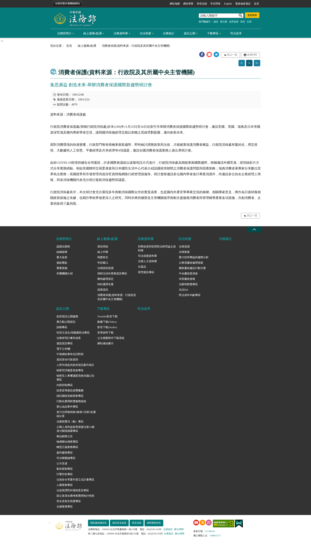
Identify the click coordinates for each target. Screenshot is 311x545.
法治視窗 (145, 33)
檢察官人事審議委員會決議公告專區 (75, 377)
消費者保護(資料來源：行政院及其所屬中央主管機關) (116, 297)
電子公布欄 (63, 348)
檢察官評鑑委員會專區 (70, 370)
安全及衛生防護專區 (69, 501)
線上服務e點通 (92, 33)
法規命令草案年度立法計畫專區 (75, 479)
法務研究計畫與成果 (69, 338)
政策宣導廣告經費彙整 (70, 390)
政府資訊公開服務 (67, 316)
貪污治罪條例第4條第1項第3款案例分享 (76, 414)
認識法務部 (63, 246)
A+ (257, 63)
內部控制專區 (65, 385)
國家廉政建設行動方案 (192, 268)
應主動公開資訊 (66, 321)
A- (241, 63)
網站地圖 (175, 3)
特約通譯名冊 (105, 284)
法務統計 (168, 33)
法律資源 (184, 246)
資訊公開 (189, 33)
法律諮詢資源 (105, 268)
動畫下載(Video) (107, 321)
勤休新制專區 (65, 468)
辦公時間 (179, 529)
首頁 (256, 3)
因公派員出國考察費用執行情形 (75, 495)
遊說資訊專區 (65, 343)
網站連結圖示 (105, 343)
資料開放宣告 (154, 522)
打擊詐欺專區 (65, 474)
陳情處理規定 (105, 278)
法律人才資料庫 (147, 261)
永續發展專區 (65, 506)
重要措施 (62, 268)
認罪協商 (233, 21)
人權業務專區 (65, 485)
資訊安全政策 (119, 522)
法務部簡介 (64, 33)
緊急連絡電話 (243, 3)
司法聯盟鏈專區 (66, 458)
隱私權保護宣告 (98, 522)
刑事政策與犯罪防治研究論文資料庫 (157, 248)
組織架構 (62, 251)
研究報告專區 (146, 272)
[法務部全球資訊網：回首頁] (73, 18)
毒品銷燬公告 (65, 436)
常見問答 (215, 3)
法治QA (183, 289)
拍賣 (249, 21)
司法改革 (236, 33)
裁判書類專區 (65, 452)
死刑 (242, 21)
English (228, 3)
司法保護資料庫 (147, 255)
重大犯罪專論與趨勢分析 (194, 257)
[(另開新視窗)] (196, 522)
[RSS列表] (202, 522)
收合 (254, 229)
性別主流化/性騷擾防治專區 (73, 332)
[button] (202, 54)
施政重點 (62, 262)
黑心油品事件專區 (67, 406)
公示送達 (62, 463)
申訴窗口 (102, 262)
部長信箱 (202, 3)
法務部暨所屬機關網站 (67, 3)
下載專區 (212, 33)
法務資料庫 (121, 33)
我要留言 (102, 257)
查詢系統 (102, 246)
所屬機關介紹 (65, 273)
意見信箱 (136, 522)
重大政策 (62, 257)
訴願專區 (62, 327)
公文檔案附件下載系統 (110, 338)
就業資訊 (102, 289)
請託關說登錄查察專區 (70, 395)
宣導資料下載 (105, 332)
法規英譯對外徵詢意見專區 (73, 490)
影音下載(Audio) (107, 327)
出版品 (142, 266)
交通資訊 (168, 529)
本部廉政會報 (187, 278)
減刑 (215, 21)
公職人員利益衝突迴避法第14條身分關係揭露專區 (75, 429)
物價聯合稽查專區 (67, 441)
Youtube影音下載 (107, 316)
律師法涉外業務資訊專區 (112, 273)
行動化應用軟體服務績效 (71, 401)
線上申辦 (102, 251)
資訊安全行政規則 (67, 359)
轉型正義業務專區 (67, 447)
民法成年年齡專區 (189, 295)
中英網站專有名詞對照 (70, 354)
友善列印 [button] (252, 54)
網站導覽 (188, 3)
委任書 (223, 21)
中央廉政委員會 (188, 273)
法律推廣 (184, 251)
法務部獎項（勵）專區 (70, 421)
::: (49, 2)
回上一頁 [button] (232, 54)
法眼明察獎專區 (188, 284)
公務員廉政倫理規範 (191, 262)
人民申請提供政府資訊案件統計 (75, 365)
